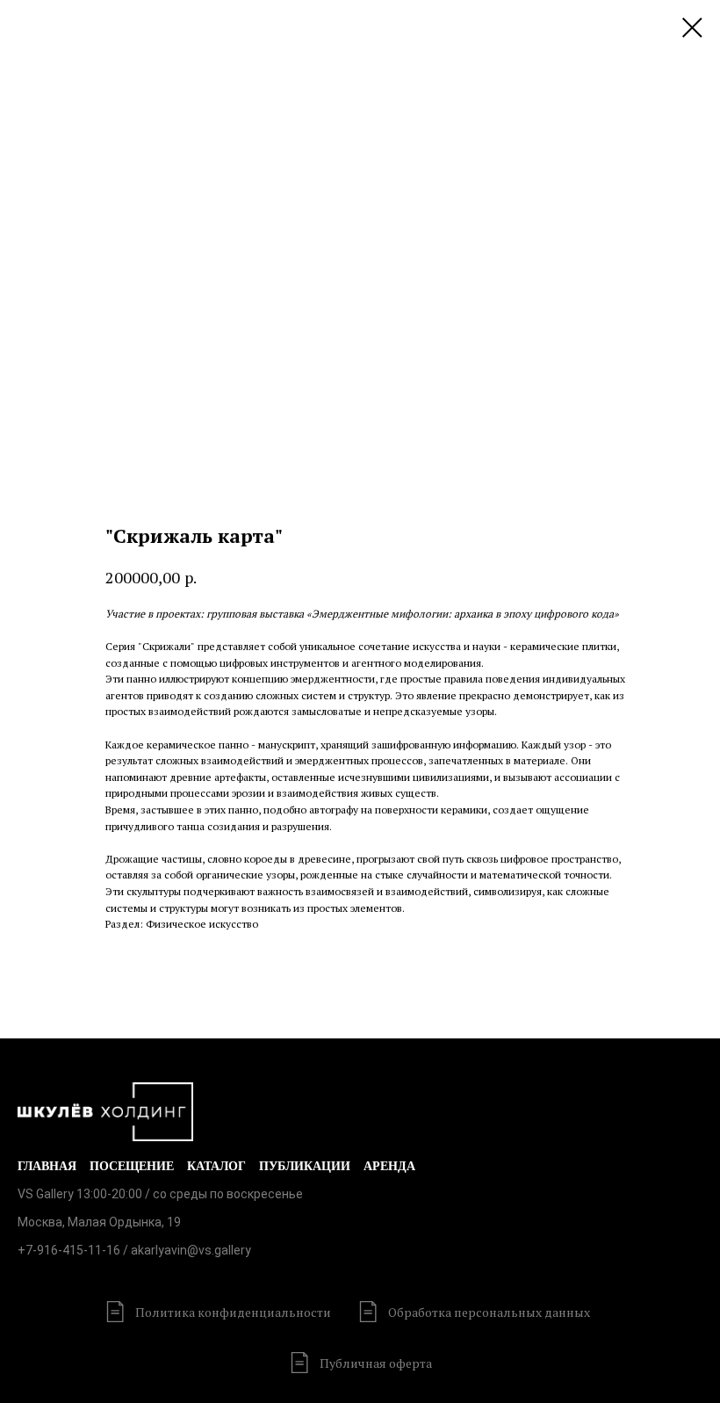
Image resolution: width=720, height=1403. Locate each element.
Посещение (132, 1166)
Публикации (304, 1166)
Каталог (216, 1166)
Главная (47, 1166)
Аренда (389, 1166)
